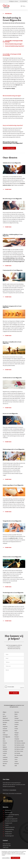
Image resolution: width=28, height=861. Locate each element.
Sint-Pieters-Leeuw (19, 751)
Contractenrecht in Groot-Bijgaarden (12, 270)
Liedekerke (5, 757)
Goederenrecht (8, 823)
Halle (4, 739)
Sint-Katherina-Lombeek (20, 743)
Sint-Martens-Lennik (19, 749)
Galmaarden (5, 730)
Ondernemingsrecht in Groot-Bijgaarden (13, 449)
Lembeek (5, 753)
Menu (23, 6)
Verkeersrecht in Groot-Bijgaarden (12, 556)
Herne (4, 741)
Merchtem (17, 712)
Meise (4, 765)
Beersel (4, 716)
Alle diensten (8, 13)
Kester (4, 745)
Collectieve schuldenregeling (12, 814)
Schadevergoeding (9, 829)
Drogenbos (5, 726)
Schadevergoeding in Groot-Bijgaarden (13, 485)
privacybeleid (13, 790)
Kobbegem (5, 749)
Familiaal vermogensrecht (11, 819)
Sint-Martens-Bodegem (20, 747)
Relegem (16, 735)
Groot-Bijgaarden (6, 737)
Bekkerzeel (5, 718)
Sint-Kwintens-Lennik (19, 745)
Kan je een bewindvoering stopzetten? (14, 46)
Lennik (4, 755)
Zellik (16, 765)
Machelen (5, 763)
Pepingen (17, 732)
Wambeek (17, 763)
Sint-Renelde (17, 753)
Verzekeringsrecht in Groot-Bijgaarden (13, 592)
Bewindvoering (8, 812)
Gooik (4, 732)
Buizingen (5, 722)
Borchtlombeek (6, 720)
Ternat (16, 759)
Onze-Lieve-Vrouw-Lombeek (19, 721)
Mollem (16, 714)
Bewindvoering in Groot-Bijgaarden (12, 198)
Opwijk (16, 726)
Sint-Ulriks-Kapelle (18, 755)
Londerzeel (5, 761)
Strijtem (16, 757)
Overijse (16, 728)
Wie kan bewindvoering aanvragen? (13, 43)
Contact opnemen (11, 148)
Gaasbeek (5, 728)
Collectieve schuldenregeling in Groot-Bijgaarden (13, 235)
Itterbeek (5, 743)
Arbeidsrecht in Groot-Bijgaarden (12, 162)
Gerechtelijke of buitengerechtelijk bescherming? (13, 41)
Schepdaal (17, 739)
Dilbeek (4, 724)
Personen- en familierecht (11, 821)
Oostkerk (16, 724)
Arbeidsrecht (8, 810)
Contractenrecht (9, 816)
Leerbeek (5, 751)
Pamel (16, 730)
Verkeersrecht (8, 833)
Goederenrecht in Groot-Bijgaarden (12, 377)
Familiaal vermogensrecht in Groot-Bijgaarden (12, 306)
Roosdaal (16, 737)
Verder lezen (8, 189)
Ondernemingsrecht (10, 827)
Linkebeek (5, 759)
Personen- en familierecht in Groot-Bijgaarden (12, 342)
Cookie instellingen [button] (6, 858)
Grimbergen (5, 735)
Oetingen (17, 718)
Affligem (4, 712)
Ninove (16, 716)
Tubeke (16, 761)
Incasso (7, 825)
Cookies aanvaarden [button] (15, 857)
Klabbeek (5, 747)
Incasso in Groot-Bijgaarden (10, 413)
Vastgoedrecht (8, 831)
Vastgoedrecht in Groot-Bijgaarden (12, 521)
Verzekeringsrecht (9, 836)
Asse (4, 714)
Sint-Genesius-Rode (19, 741)
